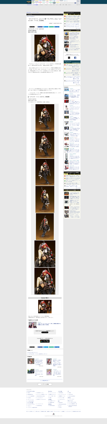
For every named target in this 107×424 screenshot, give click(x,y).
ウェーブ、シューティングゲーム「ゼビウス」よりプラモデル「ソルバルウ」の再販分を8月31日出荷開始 (73, 24)
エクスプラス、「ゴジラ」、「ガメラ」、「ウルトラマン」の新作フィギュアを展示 (74, 215)
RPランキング (68, 62)
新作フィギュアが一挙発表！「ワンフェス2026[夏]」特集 (73, 190)
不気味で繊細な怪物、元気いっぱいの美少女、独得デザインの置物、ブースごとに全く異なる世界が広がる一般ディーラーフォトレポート (74, 198)
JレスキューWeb (61, 397)
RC (54, 4)
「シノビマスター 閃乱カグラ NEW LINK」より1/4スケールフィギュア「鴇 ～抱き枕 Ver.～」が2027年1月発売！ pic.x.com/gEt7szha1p (73, 73)
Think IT (29, 392)
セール (69, 4)
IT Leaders (29, 397)
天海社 (70, 392)
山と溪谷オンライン (52, 400)
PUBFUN (69, 397)
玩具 (60, 4)
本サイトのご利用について (30, 411)
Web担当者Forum (30, 394)
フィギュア (46, 4)
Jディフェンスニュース (62, 394)
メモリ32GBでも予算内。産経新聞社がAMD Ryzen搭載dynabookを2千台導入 (74, 33)
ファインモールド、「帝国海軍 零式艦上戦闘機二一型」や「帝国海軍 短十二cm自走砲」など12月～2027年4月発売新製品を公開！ (74, 97)
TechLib (60, 407)
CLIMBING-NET (51, 402)
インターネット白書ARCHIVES (32, 407)
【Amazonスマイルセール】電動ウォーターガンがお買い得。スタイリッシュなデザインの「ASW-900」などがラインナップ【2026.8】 (74, 152)
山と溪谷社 (50, 399)
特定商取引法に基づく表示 (77, 411)
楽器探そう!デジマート (52, 394)
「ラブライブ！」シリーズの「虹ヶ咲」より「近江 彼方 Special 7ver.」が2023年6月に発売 (57, 373)
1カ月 (78, 14)
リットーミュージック (52, 392)
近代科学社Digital (52, 405)
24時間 (70, 14)
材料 (66, 4)
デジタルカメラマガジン (31, 404)
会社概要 (63, 411)
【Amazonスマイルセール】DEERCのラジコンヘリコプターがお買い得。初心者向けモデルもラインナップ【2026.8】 (74, 146)
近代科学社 (50, 404)
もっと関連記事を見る (44, 380)
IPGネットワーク (70, 400)
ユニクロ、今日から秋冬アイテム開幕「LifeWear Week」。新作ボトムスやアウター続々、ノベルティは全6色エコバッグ (73, 184)
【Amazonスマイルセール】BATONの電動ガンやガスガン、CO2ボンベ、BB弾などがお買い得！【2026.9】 (73, 22)
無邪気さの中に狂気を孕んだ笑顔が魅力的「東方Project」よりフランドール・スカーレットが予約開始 (39, 362)
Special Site (68, 30)
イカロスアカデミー (62, 399)
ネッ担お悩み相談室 (31, 401)
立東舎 (50, 397)
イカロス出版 (60, 391)
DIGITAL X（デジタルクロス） (41, 399)
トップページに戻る (45, 384)
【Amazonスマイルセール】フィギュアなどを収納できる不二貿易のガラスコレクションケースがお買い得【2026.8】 (74, 158)
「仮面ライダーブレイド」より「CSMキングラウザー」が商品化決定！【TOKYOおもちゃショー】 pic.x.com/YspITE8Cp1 (73, 65)
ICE (68, 391)
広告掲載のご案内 (43, 411)
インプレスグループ (68, 411)
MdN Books (61, 402)
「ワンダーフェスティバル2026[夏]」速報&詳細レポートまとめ (74, 193)
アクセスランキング (70, 12)
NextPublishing (39, 405)
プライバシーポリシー (57, 411)
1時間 (66, 14)
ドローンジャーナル (31, 399)
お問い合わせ (38, 411)
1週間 (74, 14)
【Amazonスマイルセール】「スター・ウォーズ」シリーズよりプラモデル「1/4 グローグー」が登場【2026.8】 (73, 27)
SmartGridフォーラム (40, 392)
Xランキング (68, 61)
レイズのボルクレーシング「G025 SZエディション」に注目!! (74, 41)
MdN (58, 401)
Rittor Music (50, 391)
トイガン (50, 4)
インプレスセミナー (40, 397)
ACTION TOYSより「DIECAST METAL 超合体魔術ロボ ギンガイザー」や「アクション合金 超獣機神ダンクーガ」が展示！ (74, 213)
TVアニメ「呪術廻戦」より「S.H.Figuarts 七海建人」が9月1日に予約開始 (74, 118)
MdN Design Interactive (62, 404)
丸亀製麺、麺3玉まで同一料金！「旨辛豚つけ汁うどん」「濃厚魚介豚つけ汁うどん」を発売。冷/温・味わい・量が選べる (73, 176)
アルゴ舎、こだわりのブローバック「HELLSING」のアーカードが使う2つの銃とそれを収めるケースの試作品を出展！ (74, 209)
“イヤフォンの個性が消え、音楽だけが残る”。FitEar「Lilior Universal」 (74, 37)
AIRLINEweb (61, 392)
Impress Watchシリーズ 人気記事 (72, 172)
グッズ (57, 4)
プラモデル (41, 4)
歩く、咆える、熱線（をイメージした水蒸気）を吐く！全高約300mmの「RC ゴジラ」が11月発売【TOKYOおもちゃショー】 (74, 103)
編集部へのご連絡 (50, 411)
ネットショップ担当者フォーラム (42, 394)
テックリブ (59, 405)
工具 (63, 4)
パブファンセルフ (71, 399)
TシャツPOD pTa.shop (72, 402)
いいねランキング (76, 62)
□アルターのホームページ (32, 352)
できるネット (30, 405)
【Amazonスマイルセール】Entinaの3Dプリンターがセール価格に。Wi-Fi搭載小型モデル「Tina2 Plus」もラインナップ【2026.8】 (74, 164)
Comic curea (71, 394)
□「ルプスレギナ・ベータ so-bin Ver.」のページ (37, 353)
